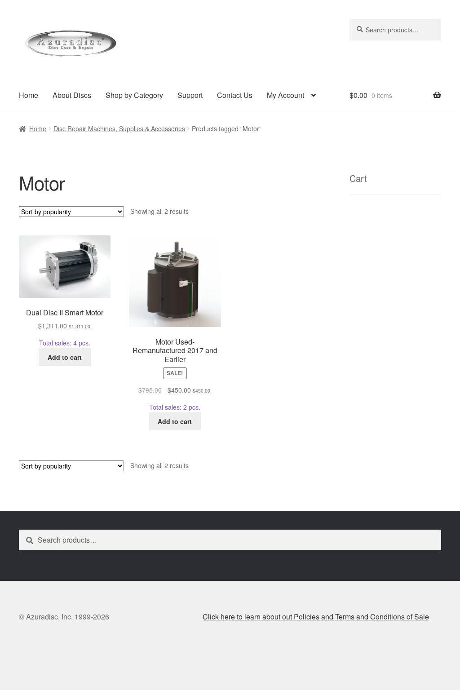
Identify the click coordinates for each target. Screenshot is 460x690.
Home (28, 95)
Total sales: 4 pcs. (64, 327)
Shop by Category (134, 95)
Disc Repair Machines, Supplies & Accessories (119, 128)
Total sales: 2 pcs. (175, 374)
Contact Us (234, 95)
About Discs (72, 95)
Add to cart (65, 357)
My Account (285, 95)
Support (190, 95)
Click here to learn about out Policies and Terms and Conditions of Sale (316, 616)
